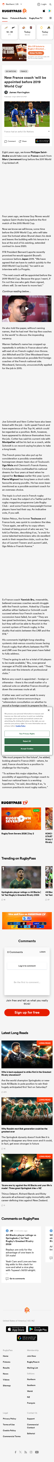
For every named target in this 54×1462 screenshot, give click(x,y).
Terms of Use (9, 1424)
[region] (27, 731)
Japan (25, 258)
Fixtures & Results (18, 18)
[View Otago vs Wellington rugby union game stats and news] (45, 32)
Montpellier (8, 442)
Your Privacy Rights (27, 734)
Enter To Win (36, 53)
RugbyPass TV (35, 18)
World (30, 1391)
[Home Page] (14, 11)
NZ (28, 1397)
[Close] (49, 710)
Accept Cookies (27, 748)
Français (31, 1403)
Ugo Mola (7, 465)
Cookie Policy (9, 1430)
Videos (6, 1379)
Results (6, 1367)
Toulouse (36, 518)
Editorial (31, 1433)
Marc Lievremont (12, 159)
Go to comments (15, 1278)
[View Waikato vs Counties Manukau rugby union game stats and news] (27, 32)
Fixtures (6, 1361)
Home (5, 1356)
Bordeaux (19, 475)
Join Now (31, 1356)
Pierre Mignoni (10, 479)
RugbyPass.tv (33, 1361)
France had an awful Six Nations (19, 131)
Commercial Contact (33, 1426)
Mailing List (32, 1367)
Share (24, 141)
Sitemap (7, 1385)
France (34, 155)
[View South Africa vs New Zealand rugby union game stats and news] (9, 32)
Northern (31, 1379)
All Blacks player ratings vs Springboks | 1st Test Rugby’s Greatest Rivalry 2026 (21, 1239)
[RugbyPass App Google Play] (38, 1329)
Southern (31, 1385)
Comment (12, 141)
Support (31, 1418)
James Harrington (19, 92)
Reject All (27, 741)
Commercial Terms (11, 1436)
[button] (51, 18)
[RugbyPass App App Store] (16, 1329)
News (4, 18)
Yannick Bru (27, 599)
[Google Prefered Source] (41, 141)
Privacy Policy (9, 1418)
